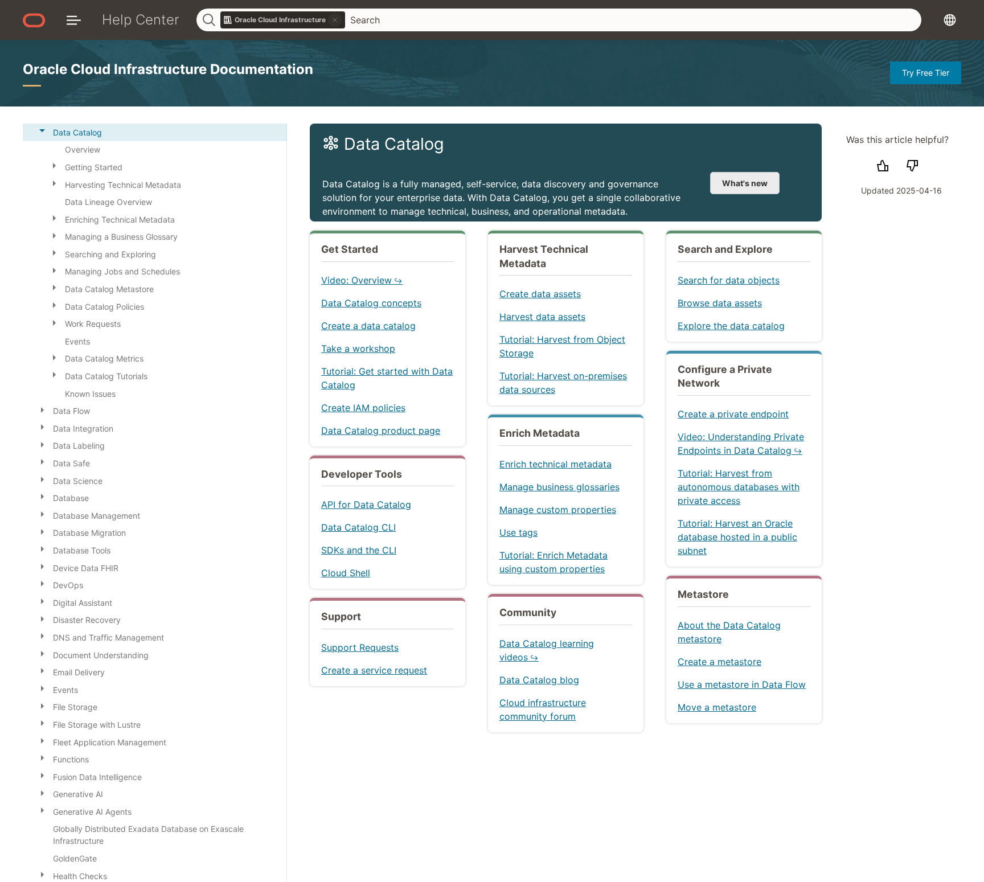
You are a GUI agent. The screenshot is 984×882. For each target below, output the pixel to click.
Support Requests (360, 647)
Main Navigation (74, 20)
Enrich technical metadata (555, 464)
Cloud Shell (345, 573)
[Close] (42, 130)
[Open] (54, 165)
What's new (745, 183)
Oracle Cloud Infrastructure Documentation (168, 69)
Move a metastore (717, 707)
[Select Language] (949, 20)
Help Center (140, 19)
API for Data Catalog (366, 504)
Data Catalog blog (539, 680)
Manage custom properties (557, 509)
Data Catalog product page (380, 430)
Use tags (518, 532)
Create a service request (374, 670)
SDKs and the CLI (358, 550)
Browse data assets (720, 303)
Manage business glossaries (559, 487)
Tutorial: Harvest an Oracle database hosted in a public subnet (737, 537)
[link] (283, 19)
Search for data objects (729, 280)
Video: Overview (356, 280)
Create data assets (540, 294)
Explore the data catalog (731, 325)
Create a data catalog (368, 325)
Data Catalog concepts (371, 303)
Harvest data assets (542, 316)
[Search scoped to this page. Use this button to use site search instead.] (335, 20)
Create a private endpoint (733, 414)
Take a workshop (358, 348)
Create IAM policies (363, 407)
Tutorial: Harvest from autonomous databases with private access (739, 486)
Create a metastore (719, 661)
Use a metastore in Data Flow (742, 684)
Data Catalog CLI (358, 527)
